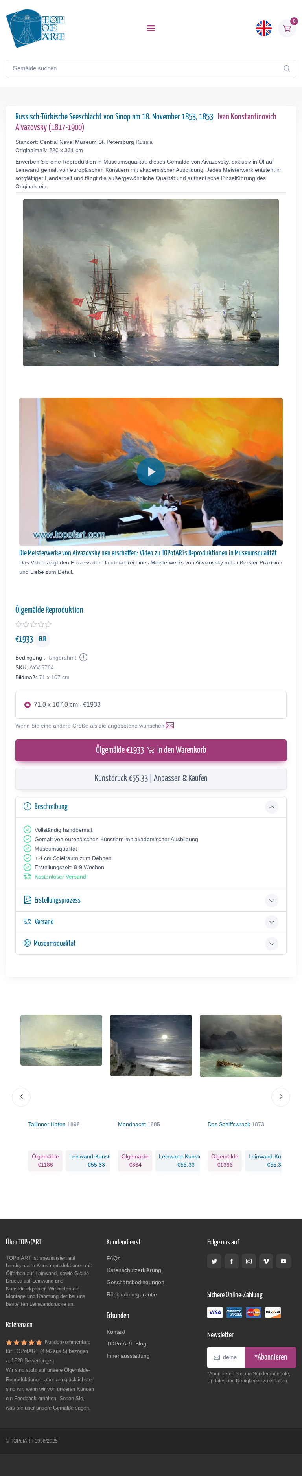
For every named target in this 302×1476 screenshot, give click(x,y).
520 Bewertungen (34, 1361)
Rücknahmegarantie (132, 1294)
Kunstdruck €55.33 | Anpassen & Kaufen (151, 778)
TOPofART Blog (126, 1343)
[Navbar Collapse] (151, 28)
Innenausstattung (128, 1356)
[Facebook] (232, 1261)
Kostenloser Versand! (61, 876)
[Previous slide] (21, 1097)
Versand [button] (44, 922)
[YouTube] (283, 1261)
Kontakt (116, 1332)
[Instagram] (249, 1261)
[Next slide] (280, 1097)
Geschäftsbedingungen (135, 1282)
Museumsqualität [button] (55, 943)
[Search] (287, 68)
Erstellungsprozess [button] (58, 900)
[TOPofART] (35, 28)
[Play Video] (151, 472)
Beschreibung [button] (51, 807)
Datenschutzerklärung (134, 1270)
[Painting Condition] (82, 657)
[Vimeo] (266, 1261)
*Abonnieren (270, 1357)
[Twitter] (214, 1261)
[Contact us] (171, 725)
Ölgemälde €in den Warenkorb (151, 750)
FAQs (113, 1258)
